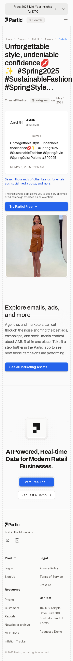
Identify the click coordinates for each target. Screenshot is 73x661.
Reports (10, 616)
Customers (12, 608)
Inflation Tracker (16, 641)
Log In (9, 568)
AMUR (35, 39)
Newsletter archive (17, 624)
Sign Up (10, 576)
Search (22, 39)
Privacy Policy (49, 568)
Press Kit (45, 585)
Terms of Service (51, 576)
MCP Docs (12, 633)
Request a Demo (34, 495)
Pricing (9, 599)
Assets (49, 39)
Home (8, 39)
